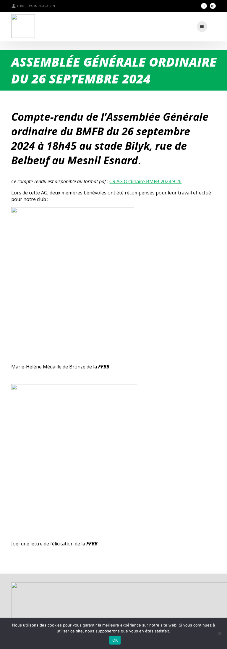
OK (115, 640)
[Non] (220, 633)
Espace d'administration (36, 6)
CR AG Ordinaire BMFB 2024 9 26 (145, 181)
